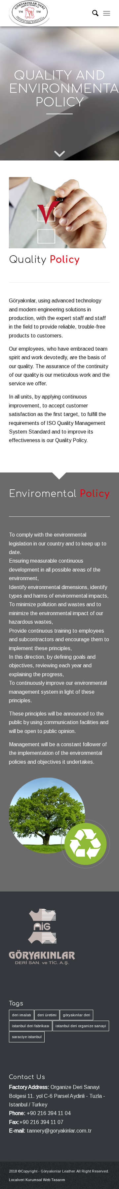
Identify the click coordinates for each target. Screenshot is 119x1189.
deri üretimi (47, 1015)
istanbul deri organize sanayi (81, 1026)
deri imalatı (21, 1015)
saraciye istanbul (27, 1037)
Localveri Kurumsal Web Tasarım (37, 1180)
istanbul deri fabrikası (30, 1026)
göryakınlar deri (76, 1015)
